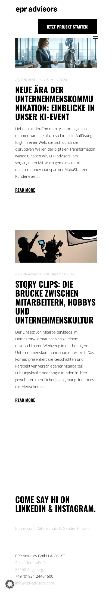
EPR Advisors (31, 79)
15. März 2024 (56, 79)
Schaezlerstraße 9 (30, 562)
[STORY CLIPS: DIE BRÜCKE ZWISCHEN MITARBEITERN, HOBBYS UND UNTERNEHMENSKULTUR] (56, 246)
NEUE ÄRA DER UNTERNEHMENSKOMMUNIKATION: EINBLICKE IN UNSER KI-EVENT (55, 103)
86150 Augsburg (29, 569)
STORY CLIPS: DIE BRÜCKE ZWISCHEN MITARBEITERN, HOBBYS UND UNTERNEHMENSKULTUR (55, 302)
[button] (10, 584)
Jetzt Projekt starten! (67, 27)
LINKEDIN (31, 508)
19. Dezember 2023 (60, 274)
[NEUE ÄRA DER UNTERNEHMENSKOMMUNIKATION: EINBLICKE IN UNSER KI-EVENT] (56, 53)
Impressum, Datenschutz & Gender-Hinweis (52, 528)
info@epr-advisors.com (34, 583)
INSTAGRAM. (75, 508)
